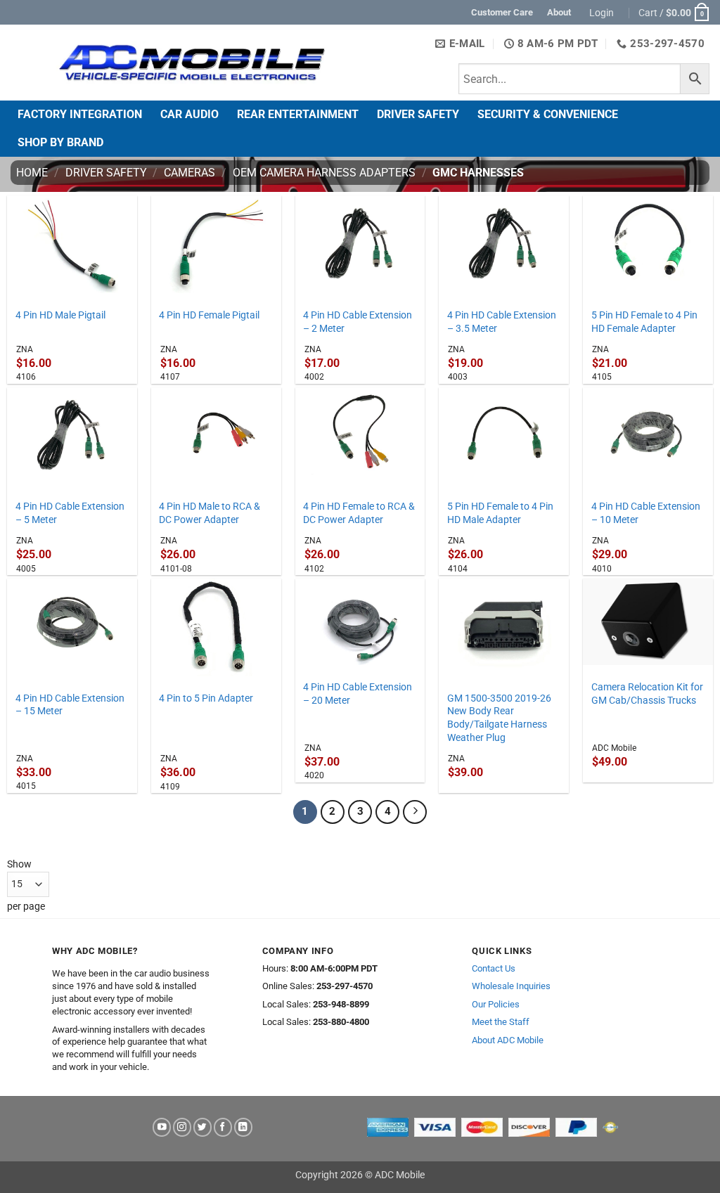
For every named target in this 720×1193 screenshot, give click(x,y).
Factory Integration (80, 114)
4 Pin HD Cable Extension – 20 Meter (357, 694)
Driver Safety (418, 114)
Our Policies (496, 1004)
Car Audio (189, 114)
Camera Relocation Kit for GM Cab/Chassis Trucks (647, 694)
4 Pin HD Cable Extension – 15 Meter (69, 705)
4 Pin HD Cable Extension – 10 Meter (645, 513)
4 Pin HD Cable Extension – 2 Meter (357, 322)
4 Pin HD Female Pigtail (209, 315)
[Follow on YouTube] (162, 1127)
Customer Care (502, 12)
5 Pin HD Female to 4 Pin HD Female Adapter (644, 322)
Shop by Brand (60, 142)
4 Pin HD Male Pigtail (60, 315)
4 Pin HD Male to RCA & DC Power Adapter (209, 513)
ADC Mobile (614, 748)
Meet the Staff (500, 1022)
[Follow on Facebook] (223, 1127)
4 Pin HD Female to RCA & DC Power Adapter (359, 513)
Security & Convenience (547, 114)
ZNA (24, 349)
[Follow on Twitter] (202, 1127)
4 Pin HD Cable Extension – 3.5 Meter (501, 322)
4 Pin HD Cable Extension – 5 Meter (69, 513)
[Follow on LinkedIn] (243, 1127)
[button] (603, 12)
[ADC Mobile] (192, 62)
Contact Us (493, 968)
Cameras (189, 172)
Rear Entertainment (298, 114)
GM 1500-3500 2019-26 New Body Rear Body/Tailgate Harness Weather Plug (499, 718)
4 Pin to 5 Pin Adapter (206, 698)
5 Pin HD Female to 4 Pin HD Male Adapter (500, 513)
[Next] (415, 812)
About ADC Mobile (508, 1040)
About (559, 12)
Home (32, 172)
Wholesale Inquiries (511, 986)
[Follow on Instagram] (182, 1127)
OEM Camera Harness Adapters (324, 172)
